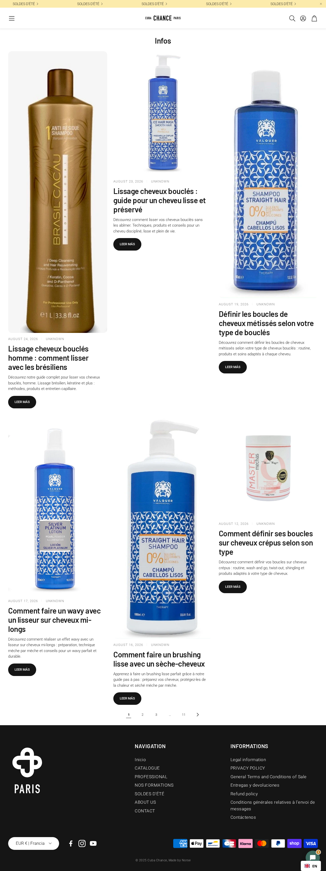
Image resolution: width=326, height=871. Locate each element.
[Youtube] (93, 843)
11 (183, 715)
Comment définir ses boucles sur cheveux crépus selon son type (266, 542)
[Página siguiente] (197, 714)
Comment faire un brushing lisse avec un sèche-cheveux (159, 659)
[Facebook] (70, 843)
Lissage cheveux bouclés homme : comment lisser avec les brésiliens (48, 357)
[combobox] (311, 866)
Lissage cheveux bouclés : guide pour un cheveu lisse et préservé (159, 200)
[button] (11, 18)
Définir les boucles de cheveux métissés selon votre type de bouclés (266, 323)
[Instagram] (82, 843)
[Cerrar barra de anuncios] (321, 4)
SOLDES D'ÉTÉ (24, 4)
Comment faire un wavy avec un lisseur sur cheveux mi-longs (54, 619)
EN (314, 866)
